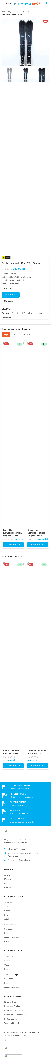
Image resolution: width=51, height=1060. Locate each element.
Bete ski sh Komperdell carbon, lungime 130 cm (36, 533)
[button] (13, 544)
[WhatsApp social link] (15, 317)
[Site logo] (26, 3)
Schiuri (26, 11)
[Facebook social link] (13, 317)
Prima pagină (8, 11)
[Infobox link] (25, 804)
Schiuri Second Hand (12, 15)
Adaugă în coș (10, 295)
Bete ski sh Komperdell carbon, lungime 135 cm (12, 533)
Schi (18, 11)
